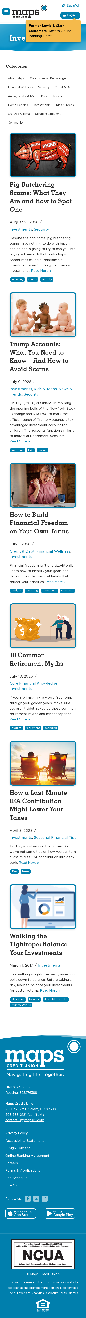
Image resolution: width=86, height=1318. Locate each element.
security (46, 279)
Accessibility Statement (24, 1140)
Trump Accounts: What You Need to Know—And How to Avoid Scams (39, 356)
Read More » (41, 270)
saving (42, 450)
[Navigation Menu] (6, 11)
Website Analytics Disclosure (39, 1293)
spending (67, 591)
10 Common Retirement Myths (36, 659)
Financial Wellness (53, 551)
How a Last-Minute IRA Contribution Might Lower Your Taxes (38, 805)
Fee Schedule (16, 1178)
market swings (21, 1005)
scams (32, 279)
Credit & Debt (22, 551)
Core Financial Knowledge (33, 683)
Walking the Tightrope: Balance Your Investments (39, 944)
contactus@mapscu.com (24, 1120)
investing (18, 279)
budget (16, 591)
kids (30, 450)
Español (72, 5)
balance (34, 999)
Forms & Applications (22, 1170)
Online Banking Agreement (27, 1155)
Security (41, 229)
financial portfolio (55, 999)
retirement (50, 591)
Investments (21, 229)
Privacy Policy (16, 1133)
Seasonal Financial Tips (55, 837)
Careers (11, 1163)
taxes (25, 871)
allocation (18, 999)
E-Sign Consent (17, 1148)
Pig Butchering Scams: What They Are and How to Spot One (41, 197)
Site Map (12, 1185)
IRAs (14, 871)
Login (71, 15)
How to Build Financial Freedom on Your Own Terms (39, 523)
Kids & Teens (45, 389)
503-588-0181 (15, 1114)
